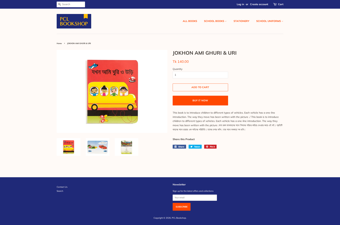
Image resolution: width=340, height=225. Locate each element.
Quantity (177, 69)
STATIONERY (241, 21)
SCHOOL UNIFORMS (269, 21)
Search (60, 191)
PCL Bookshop (179, 218)
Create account (259, 4)
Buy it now (200, 100)
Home (59, 43)
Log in (240, 4)
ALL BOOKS (190, 21)
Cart (280, 4)
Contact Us (62, 187)
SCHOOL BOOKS (214, 21)
